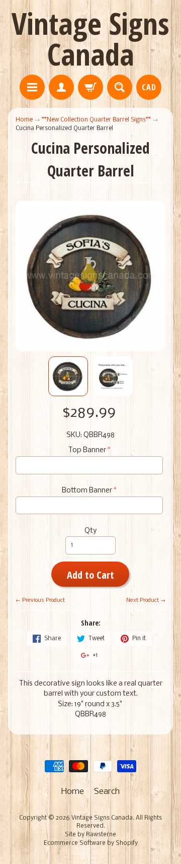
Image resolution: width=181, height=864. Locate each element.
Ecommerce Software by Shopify (91, 843)
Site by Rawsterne (90, 835)
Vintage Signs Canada (90, 39)
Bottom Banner (87, 491)
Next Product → (145, 600)
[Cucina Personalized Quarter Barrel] (68, 376)
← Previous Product (40, 600)
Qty (90, 531)
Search (107, 791)
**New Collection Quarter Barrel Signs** (96, 119)
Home (24, 119)
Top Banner (87, 450)
